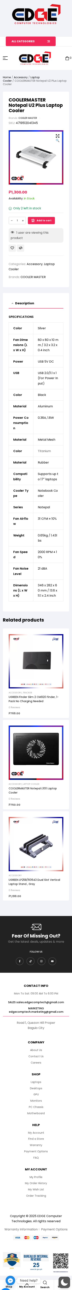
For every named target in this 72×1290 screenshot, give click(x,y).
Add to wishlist (12, 248)
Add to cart (44, 220)
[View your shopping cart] (67, 58)
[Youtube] (52, 961)
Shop (9, 1286)
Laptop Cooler (31, 784)
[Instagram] (41, 961)
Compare (20, 248)
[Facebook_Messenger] (10, 1280)
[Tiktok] (30, 961)
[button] (58, 138)
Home (7, 77)
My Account (27, 1286)
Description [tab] (24, 303)
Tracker (27, 692)
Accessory (21, 77)
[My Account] (27, 1283)
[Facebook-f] (20, 961)
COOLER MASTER (27, 118)
